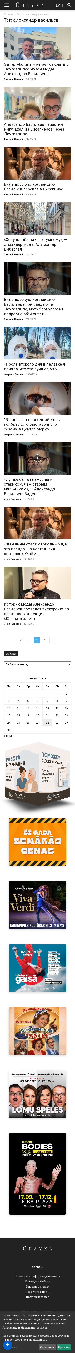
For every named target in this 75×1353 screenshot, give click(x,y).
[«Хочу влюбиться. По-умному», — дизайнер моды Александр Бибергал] (37, 218)
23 (66, 715)
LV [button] (58, 5)
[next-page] (52, 640)
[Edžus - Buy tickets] (37, 968)
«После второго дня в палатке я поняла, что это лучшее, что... (34, 366)
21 (47, 715)
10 (8, 708)
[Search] (69, 5)
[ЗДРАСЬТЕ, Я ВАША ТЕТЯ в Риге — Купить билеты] (37, 1031)
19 (28, 715)
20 (37, 715)
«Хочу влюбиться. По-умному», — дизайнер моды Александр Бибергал (35, 244)
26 (28, 722)
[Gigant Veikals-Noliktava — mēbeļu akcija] (37, 842)
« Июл (8, 735)
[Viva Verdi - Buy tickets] (37, 905)
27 (37, 722)
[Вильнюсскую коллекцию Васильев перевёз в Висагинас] (37, 163)
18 (18, 715)
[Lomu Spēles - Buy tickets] (37, 1094)
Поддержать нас (37, 1297)
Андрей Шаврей (13, 79)
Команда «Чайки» (37, 1281)
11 (18, 708)
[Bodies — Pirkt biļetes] (37, 1174)
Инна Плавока (12, 498)
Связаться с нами (38, 1291)
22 (57, 715)
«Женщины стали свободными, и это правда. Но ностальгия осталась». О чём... (36, 549)
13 (37, 708)
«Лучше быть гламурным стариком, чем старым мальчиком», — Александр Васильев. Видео (29, 486)
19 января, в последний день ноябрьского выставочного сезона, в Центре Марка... (32, 424)
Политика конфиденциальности (38, 1276)
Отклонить (47, 1347)
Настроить (10, 1347)
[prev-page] (21, 640)
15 (57, 708)
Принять (64, 1347)
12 (28, 708)
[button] (6, 5)
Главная (8, 14)
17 (8, 715)
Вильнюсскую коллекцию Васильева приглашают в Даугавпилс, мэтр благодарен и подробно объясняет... (34, 306)
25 (18, 722)
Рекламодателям (37, 1286)
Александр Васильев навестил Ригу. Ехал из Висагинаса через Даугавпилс (34, 129)
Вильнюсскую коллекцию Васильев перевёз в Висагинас (33, 186)
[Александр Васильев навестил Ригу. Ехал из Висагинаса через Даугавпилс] (37, 103)
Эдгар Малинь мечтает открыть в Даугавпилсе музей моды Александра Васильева (36, 69)
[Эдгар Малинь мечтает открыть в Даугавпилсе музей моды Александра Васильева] (37, 43)
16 (66, 708)
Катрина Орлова (14, 374)
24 (8, 722)
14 (47, 708)
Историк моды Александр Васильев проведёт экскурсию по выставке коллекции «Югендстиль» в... (36, 611)
